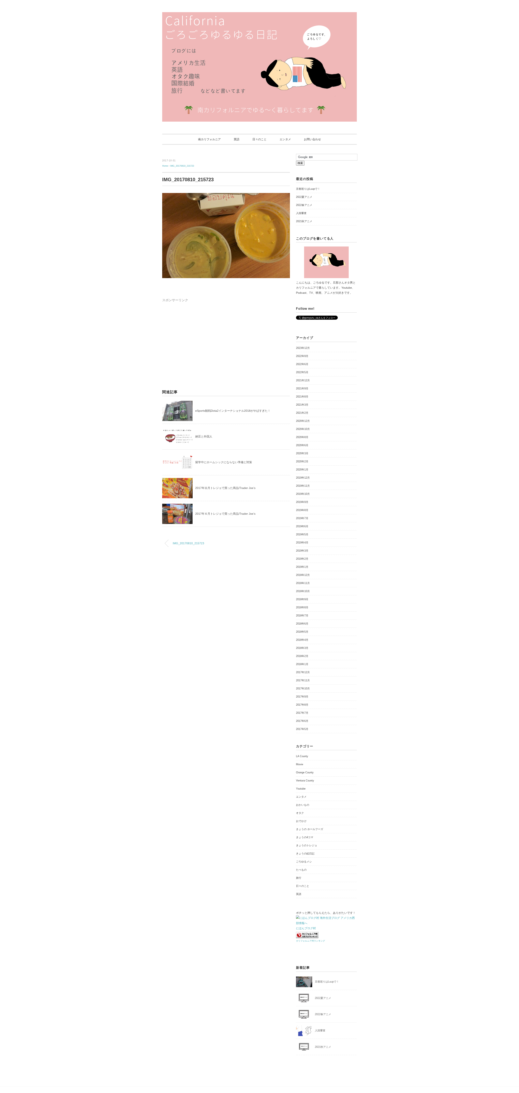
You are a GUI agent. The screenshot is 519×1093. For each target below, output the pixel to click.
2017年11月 (303, 680)
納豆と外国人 (203, 436)
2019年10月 (303, 493)
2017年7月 (302, 712)
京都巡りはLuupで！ (308, 188)
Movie (299, 764)
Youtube (301, 788)
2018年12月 (303, 575)
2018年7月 (302, 615)
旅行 (298, 877)
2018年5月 (302, 631)
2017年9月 (302, 696)
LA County (302, 756)
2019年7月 (302, 518)
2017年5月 (302, 729)
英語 (236, 139)
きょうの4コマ (304, 837)
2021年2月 (302, 412)
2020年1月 (302, 469)
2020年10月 (303, 429)
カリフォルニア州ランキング (310, 941)
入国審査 (301, 213)
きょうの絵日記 (305, 853)
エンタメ (285, 139)
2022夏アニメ (304, 196)
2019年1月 (302, 566)
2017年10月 (303, 688)
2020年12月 (303, 420)
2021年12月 (303, 380)
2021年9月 (302, 388)
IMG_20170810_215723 (182, 166)
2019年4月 (302, 542)
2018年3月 (302, 647)
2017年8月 (302, 704)
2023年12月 (303, 347)
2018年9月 (302, 599)
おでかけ (301, 821)
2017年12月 (303, 672)
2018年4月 (302, 639)
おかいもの (302, 804)
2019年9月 (302, 502)
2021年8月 (302, 396)
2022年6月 (302, 364)
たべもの (301, 869)
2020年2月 (302, 461)
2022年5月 (302, 372)
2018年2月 (302, 656)
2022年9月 (302, 356)
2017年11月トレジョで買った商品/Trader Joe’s (226, 488)
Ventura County (305, 780)
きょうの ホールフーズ (309, 829)
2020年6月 (302, 445)
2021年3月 (302, 404)
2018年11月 (303, 583)
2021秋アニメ (304, 221)
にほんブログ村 (306, 928)
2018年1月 (302, 664)
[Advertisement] (196, 331)
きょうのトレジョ (306, 845)
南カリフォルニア (209, 139)
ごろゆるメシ (304, 861)
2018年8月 (302, 607)
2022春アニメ (304, 205)
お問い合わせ (312, 139)
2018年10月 (303, 591)
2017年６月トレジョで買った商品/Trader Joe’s (226, 513)
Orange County (305, 772)
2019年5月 (302, 534)
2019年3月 (302, 550)
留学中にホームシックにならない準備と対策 (223, 462)
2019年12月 (303, 477)
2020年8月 (302, 437)
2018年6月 (302, 623)
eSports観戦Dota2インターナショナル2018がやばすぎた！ (232, 410)
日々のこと (259, 139)
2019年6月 (302, 526)
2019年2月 (302, 558)
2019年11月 (303, 485)
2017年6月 (302, 720)
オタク (300, 812)
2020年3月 (302, 453)
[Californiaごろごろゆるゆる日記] (259, 15)
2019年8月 (302, 510)
